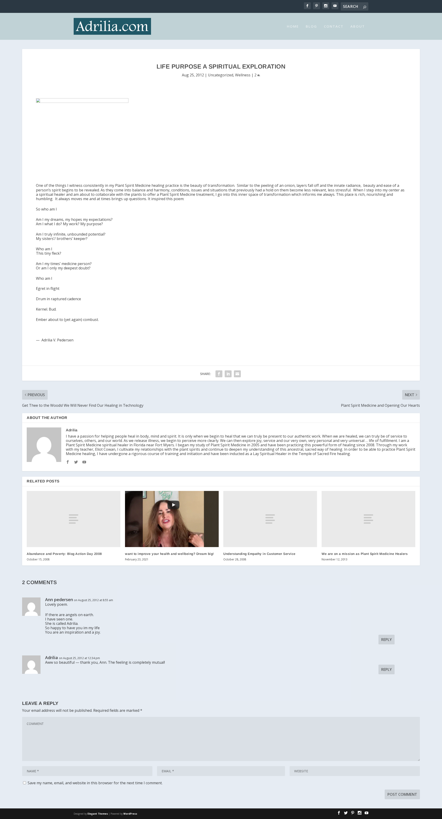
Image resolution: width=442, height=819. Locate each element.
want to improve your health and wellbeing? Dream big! (169, 554)
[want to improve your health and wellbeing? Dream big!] (172, 519)
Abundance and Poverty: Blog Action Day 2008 (64, 554)
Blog (311, 26)
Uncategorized (220, 75)
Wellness (242, 75)
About (357, 26)
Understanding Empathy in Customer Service (259, 554)
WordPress (130, 813)
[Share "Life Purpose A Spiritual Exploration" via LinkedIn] (228, 373)
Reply (386, 639)
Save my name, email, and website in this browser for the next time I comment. (95, 782)
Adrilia (72, 430)
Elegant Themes (97, 813)
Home (293, 26)
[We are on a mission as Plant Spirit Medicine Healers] (368, 519)
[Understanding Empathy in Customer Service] (270, 519)
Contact (333, 26)
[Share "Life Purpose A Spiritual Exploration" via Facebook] (219, 373)
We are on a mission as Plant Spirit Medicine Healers (365, 554)
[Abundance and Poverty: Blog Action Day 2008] (73, 519)
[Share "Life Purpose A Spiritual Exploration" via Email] (237, 373)
